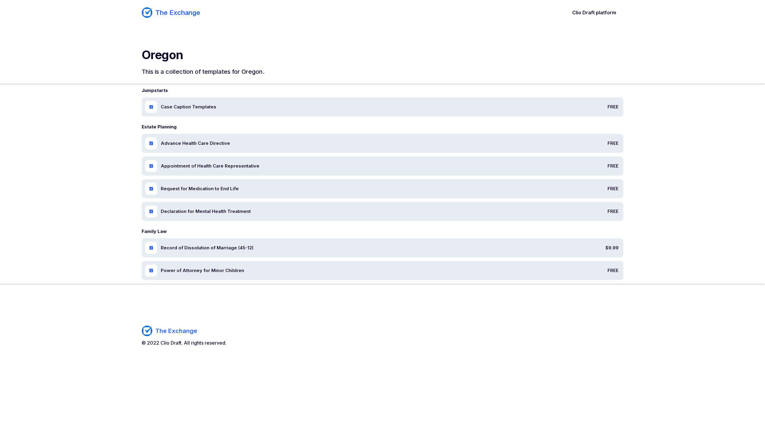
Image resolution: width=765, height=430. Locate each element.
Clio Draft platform (594, 13)
